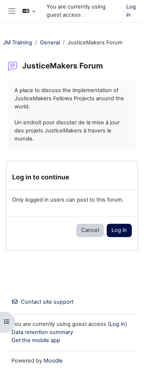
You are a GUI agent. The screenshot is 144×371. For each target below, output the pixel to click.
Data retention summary (42, 332)
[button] (29, 11)
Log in (131, 10)
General (50, 42)
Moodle (53, 360)
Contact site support (47, 302)
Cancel (90, 230)
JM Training (17, 42)
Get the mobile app (35, 340)
